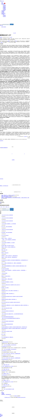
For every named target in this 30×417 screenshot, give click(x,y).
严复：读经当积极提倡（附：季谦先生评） (7, 337)
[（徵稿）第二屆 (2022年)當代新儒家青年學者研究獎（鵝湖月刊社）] (7, 316)
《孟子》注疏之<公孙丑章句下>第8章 (7, 331)
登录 (0, 25)
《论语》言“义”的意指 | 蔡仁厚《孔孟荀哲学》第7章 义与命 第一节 (11, 284)
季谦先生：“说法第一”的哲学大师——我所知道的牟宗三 (9, 257)
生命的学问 (1, 140)
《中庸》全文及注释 (4, 273)
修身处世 (4, 6)
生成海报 (13, 159)
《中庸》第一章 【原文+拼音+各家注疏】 (7, 229)
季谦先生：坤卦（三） (7, 373)
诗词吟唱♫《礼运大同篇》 (5, 287)
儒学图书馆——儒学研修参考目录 (6, 394)
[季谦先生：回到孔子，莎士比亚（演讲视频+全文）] (8, 245)
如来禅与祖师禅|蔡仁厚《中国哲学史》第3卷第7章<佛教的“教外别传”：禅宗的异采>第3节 (14, 328)
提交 (0, 203)
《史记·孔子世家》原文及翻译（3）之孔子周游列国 (9, 223)
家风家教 (4, 7)
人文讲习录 (25, 136)
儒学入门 (3, 3)
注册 (2, 25)
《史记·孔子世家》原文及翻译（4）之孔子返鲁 (8, 242)
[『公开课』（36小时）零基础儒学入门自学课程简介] (7, 238)
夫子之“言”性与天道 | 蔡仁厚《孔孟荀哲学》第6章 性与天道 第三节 (11, 302)
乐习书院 (3, 12)
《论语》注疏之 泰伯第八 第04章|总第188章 (8, 321)
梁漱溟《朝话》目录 (6, 364)
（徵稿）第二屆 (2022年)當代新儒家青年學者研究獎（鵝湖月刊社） (11, 318)
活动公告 (4, 16)
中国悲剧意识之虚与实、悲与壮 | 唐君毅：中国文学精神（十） (10, 290)
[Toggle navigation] (0, 0)
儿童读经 (3, 11)
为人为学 (11, 37)
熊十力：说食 (3, 334)
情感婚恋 (4, 8)
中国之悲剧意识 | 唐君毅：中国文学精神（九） (8, 293)
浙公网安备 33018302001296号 (21, 397)
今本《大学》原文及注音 (5, 235)
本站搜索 (3, 392)
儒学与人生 (3, 4)
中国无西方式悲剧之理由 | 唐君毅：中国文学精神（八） (9, 299)
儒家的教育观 (3, 13)
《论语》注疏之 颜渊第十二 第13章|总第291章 (10, 349)
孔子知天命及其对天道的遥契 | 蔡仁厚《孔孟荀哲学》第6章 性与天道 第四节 (12, 296)
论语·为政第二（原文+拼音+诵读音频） (7, 232)
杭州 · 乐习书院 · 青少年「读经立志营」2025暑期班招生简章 (12, 353)
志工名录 (4, 15)
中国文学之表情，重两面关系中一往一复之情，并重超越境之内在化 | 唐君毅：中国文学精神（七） (15, 305)
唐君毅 (1, 37)
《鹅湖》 (2, 42)
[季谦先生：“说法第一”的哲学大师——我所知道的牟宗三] (10, 255)
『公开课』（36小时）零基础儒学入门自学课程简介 (9, 239)
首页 (2, 2)
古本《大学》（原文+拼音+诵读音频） (7, 226)
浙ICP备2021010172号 (8, 397)
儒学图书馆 (3, 10)
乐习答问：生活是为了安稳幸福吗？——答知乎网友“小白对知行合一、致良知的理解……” (14, 270)
